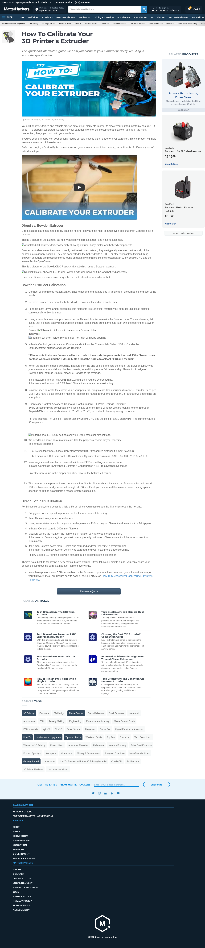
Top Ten (111, 737)
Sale (22, 17)
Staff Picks (33, 17)
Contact (18, 874)
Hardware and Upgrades (48, 737)
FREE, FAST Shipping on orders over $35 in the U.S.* (27, 2)
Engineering (75, 721)
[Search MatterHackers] (144, 9)
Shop (16, 827)
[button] (49, 9)
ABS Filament (140, 17)
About (17, 869)
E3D (42, 721)
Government (21, 853)
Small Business (119, 24)
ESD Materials (30, 729)
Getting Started (48, 24)
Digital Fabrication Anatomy (129, 729)
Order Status (22, 878)
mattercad (134, 713)
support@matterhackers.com (33, 816)
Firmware (44, 713)
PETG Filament (158, 17)
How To (78, 24)
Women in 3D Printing (187, 24)
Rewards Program (25, 887)
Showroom (20, 836)
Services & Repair (24, 858)
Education (104, 24)
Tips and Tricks (64, 24)
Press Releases (96, 713)
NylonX (46, 729)
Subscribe (156, 784)
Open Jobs (66, 753)
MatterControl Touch (124, 721)
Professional (22, 840)
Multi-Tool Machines (139, 753)
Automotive (29, 721)
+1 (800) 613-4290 (81, 2)
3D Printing (33, 24)
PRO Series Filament (179, 17)
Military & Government (88, 753)
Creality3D (116, 761)
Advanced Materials (78, 745)
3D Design (59, 713)
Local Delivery (23, 882)
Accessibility (21, 909)
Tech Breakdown (142, 737)
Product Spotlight (32, 753)
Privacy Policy (22, 900)
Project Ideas (57, 745)
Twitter (93, 793)
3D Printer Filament (65, 17)
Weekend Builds (156, 24)
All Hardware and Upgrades (13, 24)
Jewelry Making (56, 721)
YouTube (118, 793)
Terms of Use (21, 905)
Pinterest (112, 793)
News (16, 831)
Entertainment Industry (97, 721)
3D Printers (47, 17)
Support (18, 849)
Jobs (16, 891)
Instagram (99, 793)
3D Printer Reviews (137, 24)
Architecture (133, 761)
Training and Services (103, 17)
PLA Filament (124, 17)
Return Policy (22, 896)
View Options (171, 164)
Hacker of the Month (58, 769)
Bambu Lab (84, 17)
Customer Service (63, 2)
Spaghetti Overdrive (114, 753)
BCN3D (58, 729)
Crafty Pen (105, 729)
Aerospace (50, 753)
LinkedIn (105, 793)
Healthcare (49, 761)
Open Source (73, 729)
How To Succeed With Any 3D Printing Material (83, 761)
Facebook (87, 793)
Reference (170, 24)
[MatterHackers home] (16, 9)
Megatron (90, 729)
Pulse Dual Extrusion (141, 745)
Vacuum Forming (117, 745)
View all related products (183, 233)
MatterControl (91, 24)
